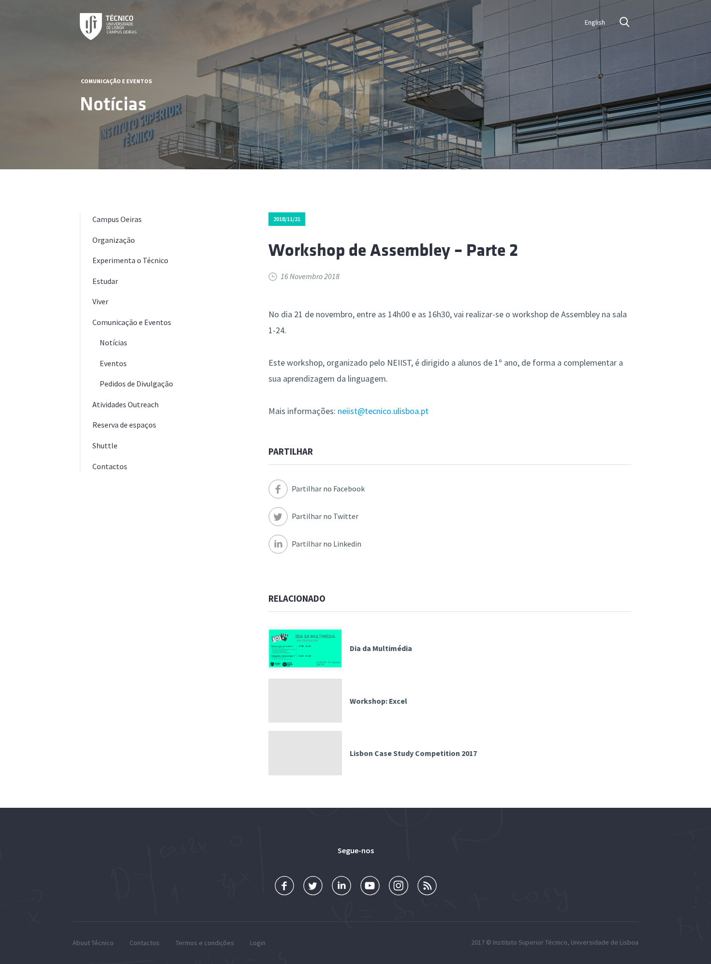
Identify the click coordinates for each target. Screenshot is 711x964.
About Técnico (93, 942)
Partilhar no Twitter (325, 516)
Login (258, 942)
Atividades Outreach (125, 404)
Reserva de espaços (124, 425)
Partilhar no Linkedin (326, 544)
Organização (113, 240)
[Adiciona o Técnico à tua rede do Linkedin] (341, 886)
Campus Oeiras (117, 219)
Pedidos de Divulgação (136, 383)
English (595, 22)
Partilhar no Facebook (328, 488)
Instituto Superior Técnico (530, 942)
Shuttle (105, 445)
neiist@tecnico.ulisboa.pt (383, 410)
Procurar (625, 22)
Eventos (113, 363)
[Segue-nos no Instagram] (398, 886)
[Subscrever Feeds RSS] (427, 886)
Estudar (105, 281)
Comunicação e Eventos (116, 81)
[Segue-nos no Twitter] (312, 886)
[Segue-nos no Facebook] (284, 886)
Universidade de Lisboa (604, 942)
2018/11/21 (286, 218)
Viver (100, 301)
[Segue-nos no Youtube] (370, 886)
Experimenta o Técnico (130, 260)
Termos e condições (205, 942)
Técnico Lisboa (108, 26)
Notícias (113, 342)
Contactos (109, 466)
